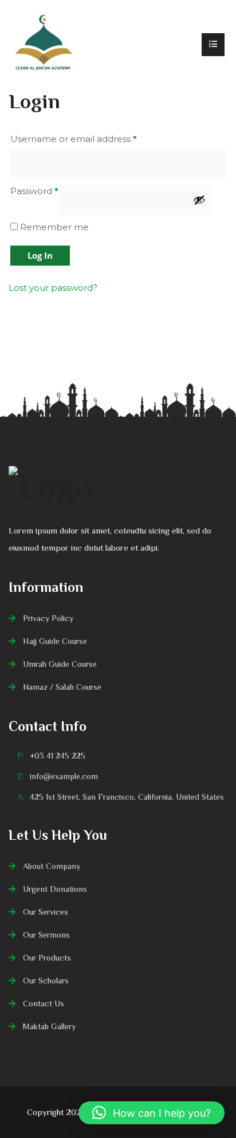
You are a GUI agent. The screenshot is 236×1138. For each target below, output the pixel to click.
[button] (151, 1112)
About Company (51, 866)
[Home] (43, 44)
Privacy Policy (48, 618)
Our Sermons (46, 934)
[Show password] (199, 199)
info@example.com (64, 776)
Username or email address (73, 138)
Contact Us (43, 1003)
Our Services (45, 911)
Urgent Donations (55, 889)
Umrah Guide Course (60, 664)
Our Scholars (46, 980)
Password (34, 190)
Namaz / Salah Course (62, 687)
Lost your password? (53, 287)
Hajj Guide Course (55, 641)
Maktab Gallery (49, 1026)
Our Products (47, 957)
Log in (40, 255)
